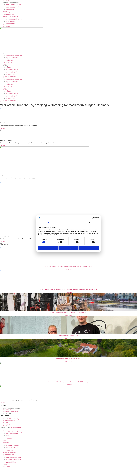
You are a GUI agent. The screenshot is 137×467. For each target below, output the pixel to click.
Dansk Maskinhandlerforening (14, 55)
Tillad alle (89, 248)
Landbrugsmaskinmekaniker (13, 4)
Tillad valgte (68, 248)
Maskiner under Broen (11, 71)
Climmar (5, 11)
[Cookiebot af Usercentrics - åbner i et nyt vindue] (93, 218)
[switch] (60, 242)
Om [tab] (90, 222)
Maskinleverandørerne (12, 57)
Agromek (8, 67)
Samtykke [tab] (47, 222)
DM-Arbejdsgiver (10, 60)
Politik (4, 64)
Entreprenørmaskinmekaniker (13, 6)
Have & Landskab (10, 72)
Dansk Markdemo (10, 74)
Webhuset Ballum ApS (16, 427)
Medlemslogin (6, 13)
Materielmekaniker (11, 9)
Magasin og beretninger (9, 76)
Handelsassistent (10, 7)
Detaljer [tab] (68, 222)
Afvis (48, 248)
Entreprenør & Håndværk (12, 69)
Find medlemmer (7, 62)
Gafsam (8, 59)
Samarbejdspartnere (8, 1)
